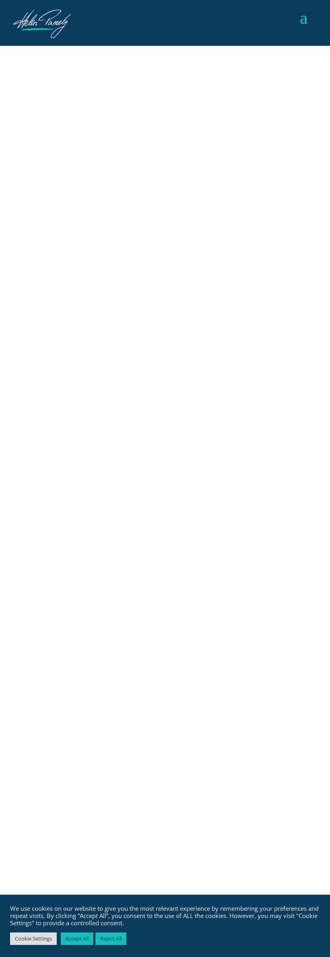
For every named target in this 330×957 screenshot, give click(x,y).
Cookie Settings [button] (33, 938)
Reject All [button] (111, 938)
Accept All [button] (77, 938)
